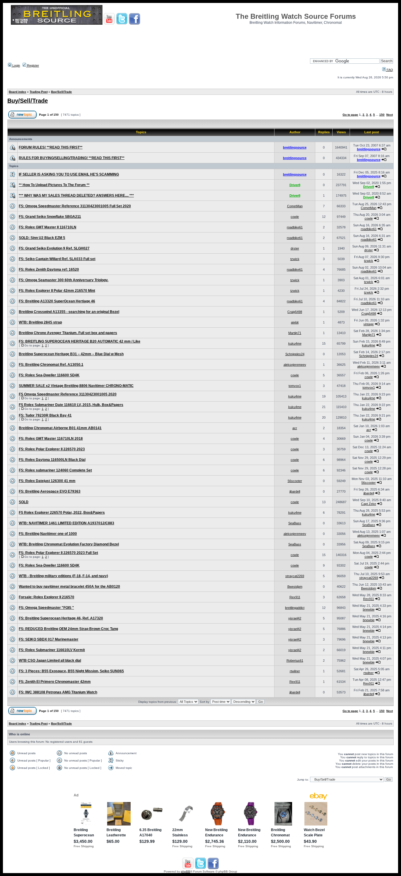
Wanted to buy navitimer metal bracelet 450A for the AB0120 (69, 586)
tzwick (294, 259)
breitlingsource (294, 147)
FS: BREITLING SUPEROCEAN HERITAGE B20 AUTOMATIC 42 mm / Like (79, 341)
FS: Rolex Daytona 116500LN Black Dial (52, 460)
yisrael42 (294, 618)
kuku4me (294, 343)
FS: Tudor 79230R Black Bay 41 (45, 415)
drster (295, 248)
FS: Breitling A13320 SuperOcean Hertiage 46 (57, 301)
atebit (295, 322)
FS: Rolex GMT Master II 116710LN (47, 227)
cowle (295, 216)
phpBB (185, 871)
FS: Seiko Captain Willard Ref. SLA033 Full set (57, 259)
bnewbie (369, 609)
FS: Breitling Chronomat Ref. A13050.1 (51, 365)
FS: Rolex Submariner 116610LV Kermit (52, 650)
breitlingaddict (294, 607)
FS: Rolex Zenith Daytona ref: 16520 (49, 269)
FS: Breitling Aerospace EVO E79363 (49, 491)
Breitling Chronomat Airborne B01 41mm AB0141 (60, 428)
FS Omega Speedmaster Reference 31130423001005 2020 (68, 394)
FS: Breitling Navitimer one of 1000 (48, 534)
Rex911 (294, 597)
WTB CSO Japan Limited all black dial (50, 660)
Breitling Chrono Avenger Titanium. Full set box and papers (68, 333)
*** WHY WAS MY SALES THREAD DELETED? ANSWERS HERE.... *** (76, 195)
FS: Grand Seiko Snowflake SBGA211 (50, 217)
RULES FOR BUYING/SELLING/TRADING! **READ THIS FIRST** (71, 158)
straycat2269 (294, 576)
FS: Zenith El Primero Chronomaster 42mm (55, 682)
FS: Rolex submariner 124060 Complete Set (55, 470)
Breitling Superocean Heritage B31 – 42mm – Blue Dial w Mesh (71, 354)
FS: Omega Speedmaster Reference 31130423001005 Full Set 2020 (75, 206)
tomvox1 (295, 386)
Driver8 (294, 185)
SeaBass (294, 523)
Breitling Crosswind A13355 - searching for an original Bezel (69, 312)
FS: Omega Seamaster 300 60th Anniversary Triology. (63, 280)
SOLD (23, 502)
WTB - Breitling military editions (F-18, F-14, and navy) (63, 576)
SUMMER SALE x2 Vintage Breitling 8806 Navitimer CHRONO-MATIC (76, 386)
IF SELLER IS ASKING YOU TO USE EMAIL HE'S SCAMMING (69, 174)
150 (382, 114)
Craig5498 (294, 312)
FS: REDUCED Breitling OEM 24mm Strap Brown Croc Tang (68, 629)
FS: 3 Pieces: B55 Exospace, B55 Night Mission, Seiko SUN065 (71, 671)
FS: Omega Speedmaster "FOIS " (46, 608)
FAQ (389, 70)
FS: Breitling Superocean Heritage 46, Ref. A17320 (61, 618)
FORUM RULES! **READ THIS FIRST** (50, 147)
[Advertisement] (200, 39)
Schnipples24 (294, 354)
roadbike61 (295, 227)
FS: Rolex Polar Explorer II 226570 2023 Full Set (58, 553)
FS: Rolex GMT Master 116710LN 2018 (51, 439)
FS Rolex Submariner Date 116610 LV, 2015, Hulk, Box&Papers (71, 405)
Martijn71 (294, 333)
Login (15, 65)
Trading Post (39, 91)
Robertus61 (295, 660)
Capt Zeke (368, 504)
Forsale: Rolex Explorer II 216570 (46, 597)
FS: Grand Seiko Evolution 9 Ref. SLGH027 (54, 248)
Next (389, 114)
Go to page (350, 114)
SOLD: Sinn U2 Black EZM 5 (42, 238)
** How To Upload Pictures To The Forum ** (54, 185)
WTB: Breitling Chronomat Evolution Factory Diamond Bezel (69, 544)
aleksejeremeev (295, 364)
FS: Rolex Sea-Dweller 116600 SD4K (49, 375)
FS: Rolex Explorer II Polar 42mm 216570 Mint (57, 291)
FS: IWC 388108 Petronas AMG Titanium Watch (58, 692)
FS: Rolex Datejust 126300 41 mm (47, 481)
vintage (368, 324)
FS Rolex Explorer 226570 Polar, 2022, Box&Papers (62, 513)
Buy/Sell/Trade (61, 91)
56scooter (295, 481)
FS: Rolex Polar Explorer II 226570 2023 (52, 449)
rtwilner (295, 671)
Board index (17, 91)
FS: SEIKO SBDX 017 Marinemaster (48, 639)
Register (32, 65)
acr (294, 428)
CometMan (295, 206)
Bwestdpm (294, 586)
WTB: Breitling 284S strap (40, 322)
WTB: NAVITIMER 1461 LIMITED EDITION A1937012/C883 (66, 523)
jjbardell (294, 491)
